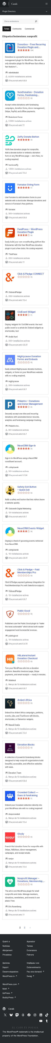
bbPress (7, 993)
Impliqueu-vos (33, 963)
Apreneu (6, 963)
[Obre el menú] (47, 3)
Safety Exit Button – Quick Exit (26, 488)
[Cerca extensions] (36, 21)
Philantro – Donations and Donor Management (30, 402)
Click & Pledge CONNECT (30, 274)
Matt (5, 989)
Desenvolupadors (10, 971)
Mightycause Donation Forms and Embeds (29, 358)
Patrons (30, 954)
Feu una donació (35, 971)
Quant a (6, 941)
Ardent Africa (24, 700)
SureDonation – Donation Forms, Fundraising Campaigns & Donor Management (30, 94)
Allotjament (7, 950)
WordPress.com (10, 984)
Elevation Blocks (26, 744)
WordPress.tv (9, 976)
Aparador (31, 941)
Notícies (6, 946)
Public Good (23, 610)
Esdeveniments (34, 967)
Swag (30, 976)
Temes (30, 946)
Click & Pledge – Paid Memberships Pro (28, 571)
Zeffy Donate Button (28, 136)
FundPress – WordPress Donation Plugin (30, 230)
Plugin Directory (9, 11)
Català (11, 1009)
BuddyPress (9, 997)
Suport (5, 967)
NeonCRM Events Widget (30, 528)
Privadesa (7, 954)
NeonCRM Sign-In (26, 445)
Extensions (32, 950)
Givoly (20, 833)
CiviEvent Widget (26, 312)
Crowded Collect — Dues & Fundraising (27, 794)
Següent (30, 927)
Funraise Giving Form (28, 184)
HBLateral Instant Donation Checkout (27, 657)
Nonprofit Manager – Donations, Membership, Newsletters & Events (30, 880)
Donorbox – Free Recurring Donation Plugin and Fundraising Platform (31, 46)
